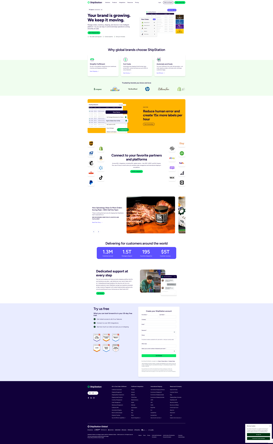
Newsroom (172, 412)
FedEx (152, 405)
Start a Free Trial (180, 2)
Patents (140, 435)
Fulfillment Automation (117, 389)
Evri (151, 410)
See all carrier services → (156, 417)
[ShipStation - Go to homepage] (95, 387)
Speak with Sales (174, 389)
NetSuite (133, 405)
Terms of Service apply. (99, 437)
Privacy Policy (164, 361)
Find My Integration (136, 171)
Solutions (107, 2)
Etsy (132, 412)
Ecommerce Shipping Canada (157, 394)
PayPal (132, 402)
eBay (132, 410)
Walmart (133, 394)
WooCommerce (134, 400)
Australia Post (154, 415)
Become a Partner (174, 402)
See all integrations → (136, 417)
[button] (94, 231)
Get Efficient (160, 73)
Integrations (122, 2)
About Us (172, 410)
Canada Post (153, 412)
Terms (159, 361)
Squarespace (134, 407)
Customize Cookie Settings (258, 438)
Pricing (137, 2)
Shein (132, 415)
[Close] (270, 426)
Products (114, 2)
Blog (171, 394)
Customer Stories (174, 392)
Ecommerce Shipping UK (156, 392)
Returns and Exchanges (117, 412)
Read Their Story (96, 222)
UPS (151, 402)
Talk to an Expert (168, 2)
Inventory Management (117, 400)
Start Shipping (93, 71)
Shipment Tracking (116, 415)
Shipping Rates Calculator (175, 397)
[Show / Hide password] (174, 332)
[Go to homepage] (95, 2)
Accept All (258, 434)
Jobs (171, 415)
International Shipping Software (158, 389)
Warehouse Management (117, 405)
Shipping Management (117, 392)
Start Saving (126, 73)
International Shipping (116, 410)
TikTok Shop (134, 397)
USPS (152, 400)
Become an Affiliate (174, 405)
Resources (130, 2)
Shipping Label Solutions (117, 397)
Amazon (133, 392)
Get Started (100, 293)
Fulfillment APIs (115, 407)
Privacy (148, 435)
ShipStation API (173, 400)
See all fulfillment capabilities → (118, 417)
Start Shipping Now (94, 32)
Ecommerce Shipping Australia (157, 397)
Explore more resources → (176, 417)
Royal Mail (153, 407)
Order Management (116, 402)
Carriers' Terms (172, 361)
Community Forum (174, 407)
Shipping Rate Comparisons (118, 394)
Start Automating (148, 124)
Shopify (133, 389)
